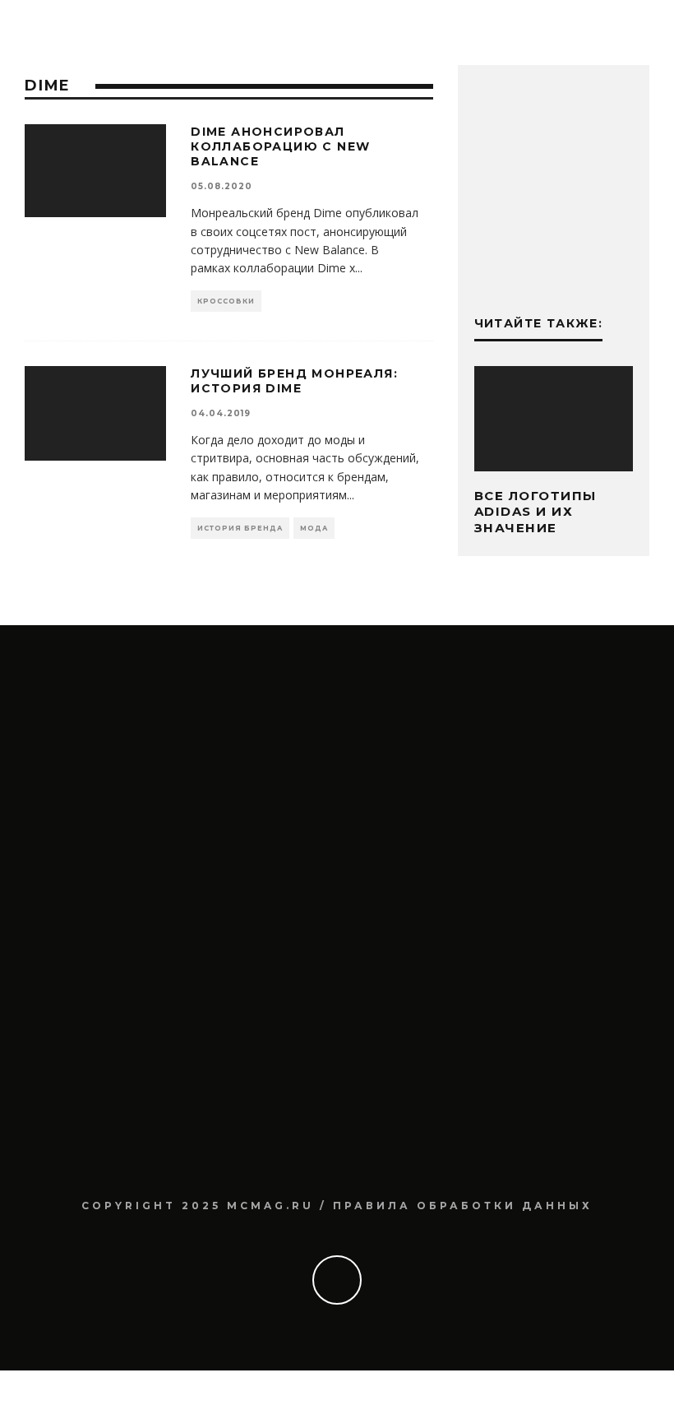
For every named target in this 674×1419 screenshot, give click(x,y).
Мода (314, 528)
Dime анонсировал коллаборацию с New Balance (280, 146)
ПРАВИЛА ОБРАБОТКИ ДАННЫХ (463, 1205)
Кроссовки (226, 301)
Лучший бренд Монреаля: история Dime (294, 381)
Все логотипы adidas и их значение (535, 512)
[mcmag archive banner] (553, 265)
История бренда (240, 528)
